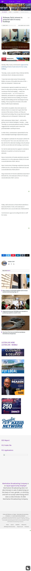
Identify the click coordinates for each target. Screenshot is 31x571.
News (7, 524)
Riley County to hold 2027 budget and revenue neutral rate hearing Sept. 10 (15, 291)
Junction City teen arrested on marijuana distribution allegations (14, 332)
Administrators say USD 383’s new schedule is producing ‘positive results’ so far (15, 312)
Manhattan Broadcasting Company (14, 483)
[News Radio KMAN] (5, 1)
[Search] (28, 1)
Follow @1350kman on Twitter (9, 514)
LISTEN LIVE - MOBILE (9, 345)
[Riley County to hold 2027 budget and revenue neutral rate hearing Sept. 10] (15, 281)
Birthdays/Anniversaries (9, 526)
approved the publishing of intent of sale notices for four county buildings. (15, 67)
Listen (18, 1)
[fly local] (13, 373)
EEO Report (6, 440)
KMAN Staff (5, 25)
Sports (12, 524)
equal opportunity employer (16, 486)
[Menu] (2, 1)
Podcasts (27, 526)
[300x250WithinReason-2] (13, 394)
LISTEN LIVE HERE (8, 342)
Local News (20, 25)
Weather (18, 524)
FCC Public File (6, 445)
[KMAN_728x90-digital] (15, 60)
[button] (28, 568)
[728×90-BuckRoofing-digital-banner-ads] (15, 54)
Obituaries (23, 524)
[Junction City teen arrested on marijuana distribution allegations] (15, 323)
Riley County (26, 25)
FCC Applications (7, 450)
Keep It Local (20, 526)
